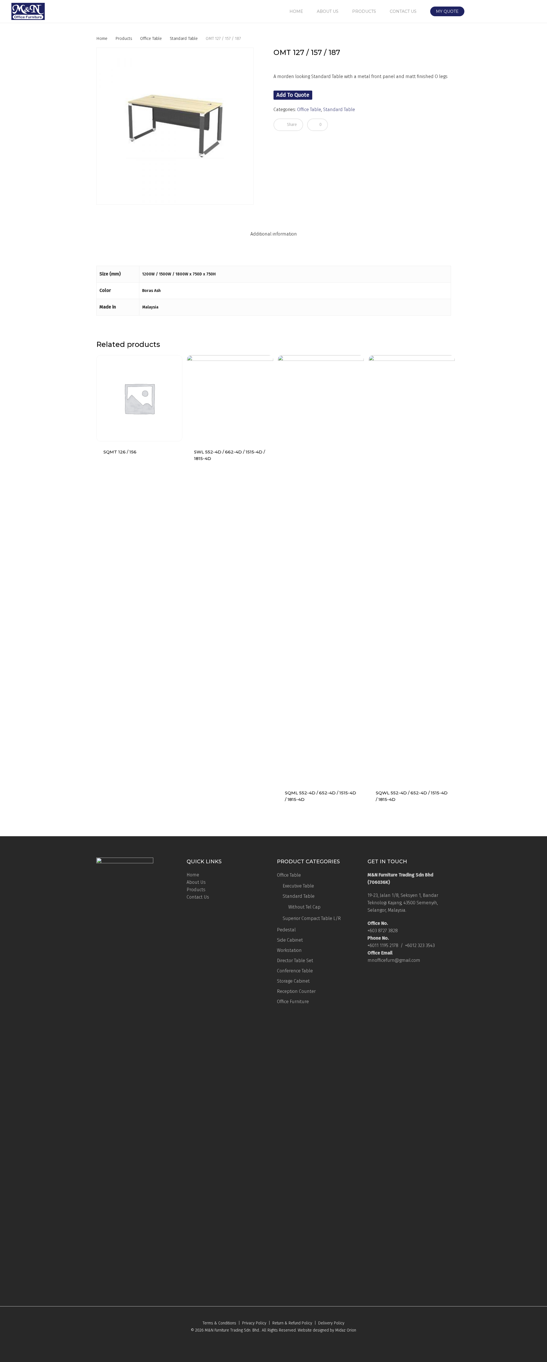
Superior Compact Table (312, 918)
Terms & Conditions (219, 1323)
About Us (196, 882)
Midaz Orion (345, 1330)
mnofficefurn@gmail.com (394, 960)
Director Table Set (295, 960)
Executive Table (298, 886)
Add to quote (292, 95)
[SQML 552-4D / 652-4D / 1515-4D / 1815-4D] (321, 568)
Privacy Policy (254, 1323)
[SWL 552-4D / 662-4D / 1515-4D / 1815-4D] (230, 398)
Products (123, 38)
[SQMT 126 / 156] (139, 398)
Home (101, 38)
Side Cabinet (290, 940)
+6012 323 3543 (420, 945)
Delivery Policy (331, 1323)
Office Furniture (293, 1001)
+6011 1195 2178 (383, 945)
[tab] (274, 234)
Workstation (289, 950)
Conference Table (295, 971)
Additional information (273, 234)
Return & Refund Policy (292, 1323)
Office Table (151, 38)
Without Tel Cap (304, 907)
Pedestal (286, 929)
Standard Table (184, 38)
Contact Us (198, 897)
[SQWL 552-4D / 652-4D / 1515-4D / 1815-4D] (412, 568)
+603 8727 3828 (383, 930)
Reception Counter (296, 991)
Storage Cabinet (293, 981)
